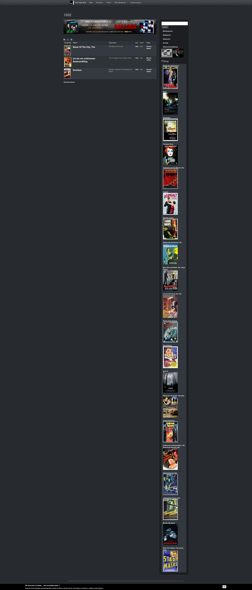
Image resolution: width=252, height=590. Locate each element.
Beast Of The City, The (84, 46)
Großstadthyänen (169, 421)
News (91, 3)
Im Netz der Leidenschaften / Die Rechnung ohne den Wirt (174, 446)
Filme (109, 3)
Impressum (166, 39)
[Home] (72, 3)
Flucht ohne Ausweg (170, 321)
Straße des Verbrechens (171, 66)
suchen (165, 27)
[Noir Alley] (177, 53)
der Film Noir (80, 2)
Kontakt (165, 43)
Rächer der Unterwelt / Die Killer (173, 396)
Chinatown (166, 118)
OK (224, 587)
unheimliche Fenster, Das (171, 498)
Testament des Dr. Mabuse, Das (173, 168)
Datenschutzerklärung (170, 47)
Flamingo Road (168, 144)
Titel (74, 43)
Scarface (77, 69)
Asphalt (165, 192)
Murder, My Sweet (169, 523)
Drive (164, 92)
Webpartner (167, 35)
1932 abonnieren (69, 82)
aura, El (165, 371)
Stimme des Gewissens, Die (172, 242)
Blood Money (167, 345)
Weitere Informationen (96, 588)
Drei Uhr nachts (168, 218)
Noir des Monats (120, 3)
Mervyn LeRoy (148, 59)
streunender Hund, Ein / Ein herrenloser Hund (172, 295)
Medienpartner (168, 31)
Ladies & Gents (135, 3)
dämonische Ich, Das (170, 473)
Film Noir (99, 3)
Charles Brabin (149, 47)
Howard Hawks (149, 70)
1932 (136, 46)
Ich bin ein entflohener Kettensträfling (84, 60)
